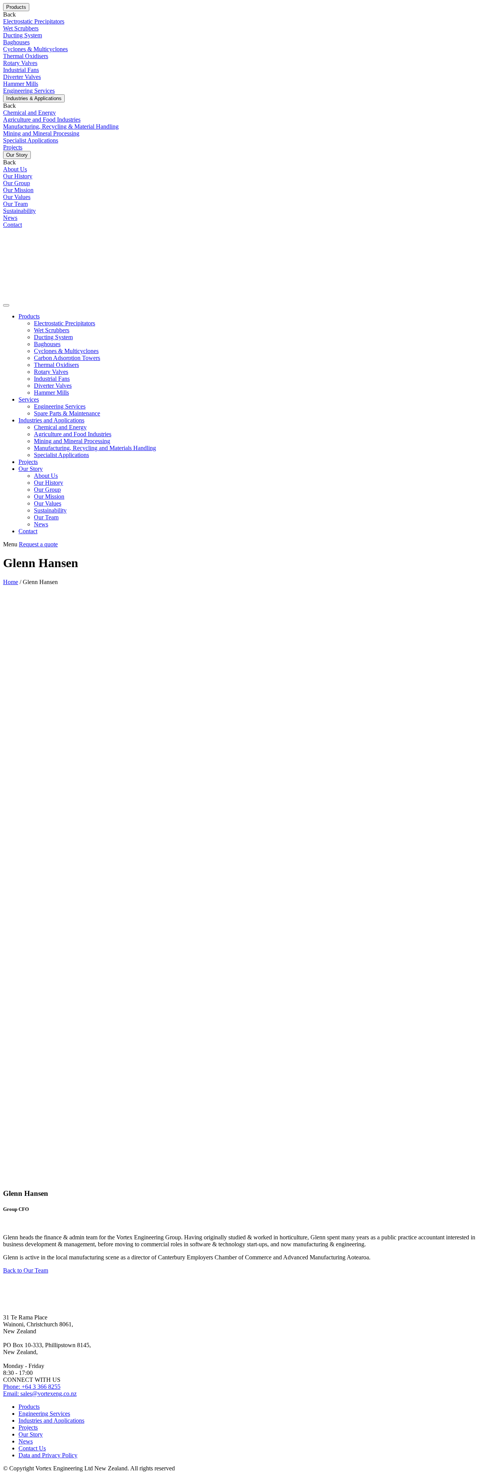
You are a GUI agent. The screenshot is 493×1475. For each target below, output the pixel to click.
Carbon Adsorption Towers (67, 358)
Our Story (30, 468)
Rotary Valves (51, 371)
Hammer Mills (51, 392)
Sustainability (50, 510)
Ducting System (53, 337)
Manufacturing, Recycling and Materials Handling (95, 448)
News (41, 524)
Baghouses (47, 344)
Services (28, 399)
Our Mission (49, 496)
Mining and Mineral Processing (72, 441)
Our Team (46, 517)
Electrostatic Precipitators (64, 323)
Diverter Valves (53, 385)
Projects (28, 462)
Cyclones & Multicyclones (66, 351)
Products (29, 316)
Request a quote (38, 544)
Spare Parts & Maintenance (67, 413)
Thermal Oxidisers (56, 365)
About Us (46, 475)
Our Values (47, 503)
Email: (40, 1393)
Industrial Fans (52, 378)
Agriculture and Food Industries (72, 434)
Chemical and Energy (60, 427)
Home (10, 582)
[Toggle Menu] (6, 305)
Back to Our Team (25, 1270)
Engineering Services (60, 406)
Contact (27, 531)
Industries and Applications (51, 420)
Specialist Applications (61, 455)
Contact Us (32, 1448)
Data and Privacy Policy (47, 1455)
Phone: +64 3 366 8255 (31, 1386)
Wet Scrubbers (51, 330)
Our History (48, 482)
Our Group (47, 489)
